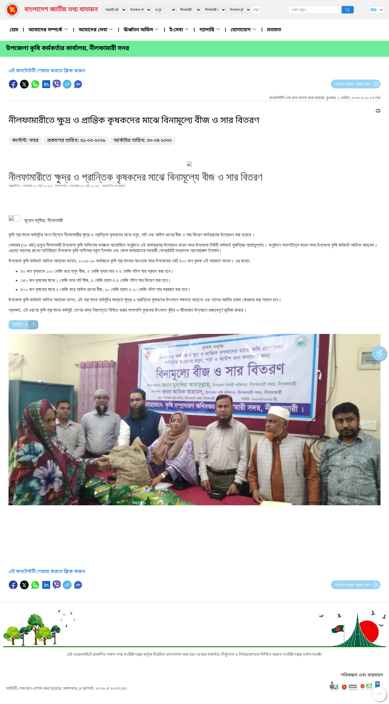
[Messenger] (78, 87)
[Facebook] (14, 87)
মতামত (274, 30)
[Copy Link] (67, 87)
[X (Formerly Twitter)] (24, 87)
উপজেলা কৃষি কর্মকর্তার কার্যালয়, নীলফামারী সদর (67, 49)
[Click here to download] (33, 325)
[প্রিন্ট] (378, 111)
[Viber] (56, 84)
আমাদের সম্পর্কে (46, 30)
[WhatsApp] (35, 87)
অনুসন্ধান (348, 9)
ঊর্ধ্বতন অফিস (139, 30)
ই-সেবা (177, 30)
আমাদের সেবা (93, 30)
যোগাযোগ (241, 30)
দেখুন (256, 9)
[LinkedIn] (46, 87)
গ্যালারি (207, 30)
